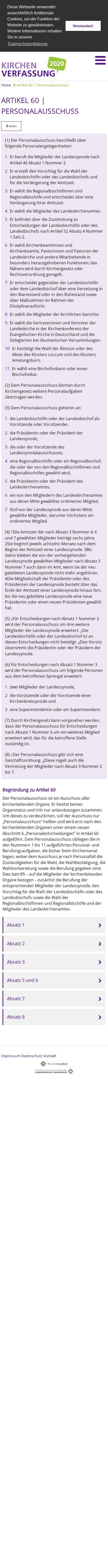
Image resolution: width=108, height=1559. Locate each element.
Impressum (10, 1055)
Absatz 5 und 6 (22, 980)
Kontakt (49, 1055)
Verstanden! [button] (83, 26)
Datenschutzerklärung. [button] (28, 44)
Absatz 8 (16, 1017)
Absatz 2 (16, 943)
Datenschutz (31, 1055)
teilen (12, 126)
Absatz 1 (16, 925)
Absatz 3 (16, 962)
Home (6, 85)
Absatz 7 (16, 998)
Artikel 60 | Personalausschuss (42, 85)
